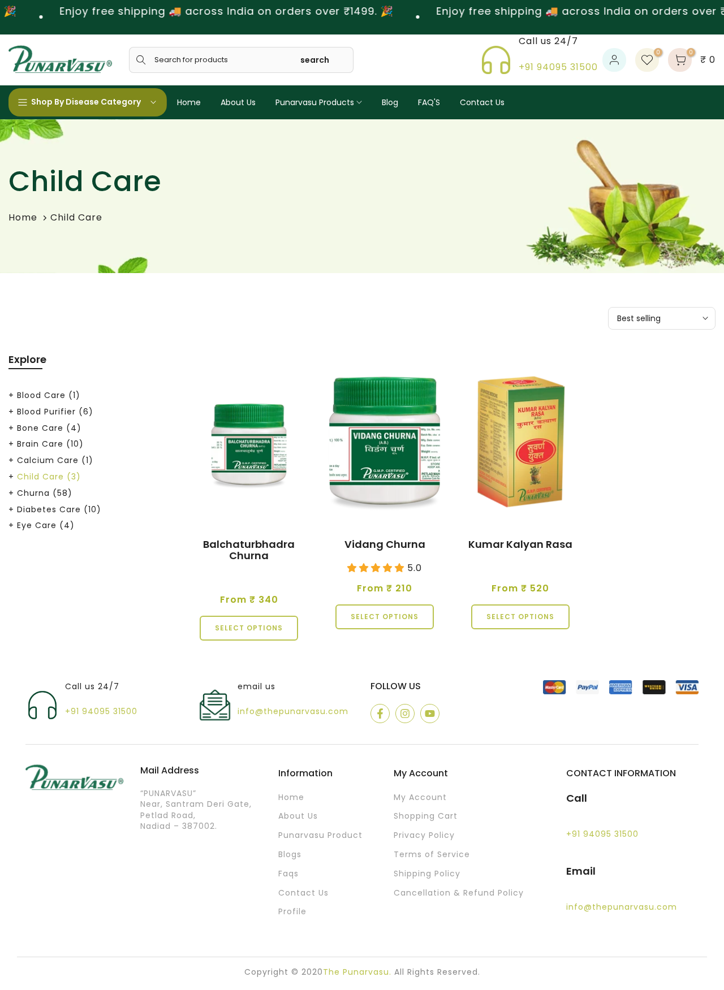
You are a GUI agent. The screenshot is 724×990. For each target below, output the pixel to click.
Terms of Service (432, 854)
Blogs (289, 854)
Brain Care (50, 443)
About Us (238, 102)
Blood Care (48, 395)
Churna (44, 493)
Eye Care (46, 525)
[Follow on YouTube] (429, 713)
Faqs (288, 873)
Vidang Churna (384, 544)
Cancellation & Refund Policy (459, 893)
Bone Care (49, 428)
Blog (390, 102)
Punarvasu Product (320, 835)
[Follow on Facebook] (380, 713)
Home (189, 102)
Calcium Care (55, 460)
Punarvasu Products (314, 102)
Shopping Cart (426, 816)
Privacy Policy (424, 835)
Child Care (49, 476)
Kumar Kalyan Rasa (520, 544)
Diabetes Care (59, 509)
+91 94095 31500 (558, 67)
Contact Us (482, 102)
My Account (420, 797)
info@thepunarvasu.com (293, 711)
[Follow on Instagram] (405, 713)
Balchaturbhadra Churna (249, 550)
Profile (292, 911)
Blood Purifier (55, 411)
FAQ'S (429, 102)
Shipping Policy (427, 873)
